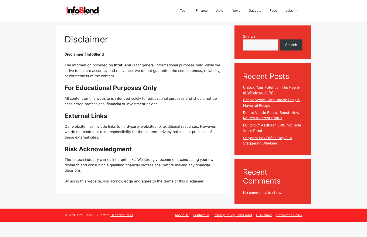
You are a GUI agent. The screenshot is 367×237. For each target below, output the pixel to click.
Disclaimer (264, 215)
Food (273, 10)
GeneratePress (121, 215)
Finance (202, 10)
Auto (219, 10)
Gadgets (255, 10)
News (236, 10)
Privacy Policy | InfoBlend (233, 215)
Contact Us (201, 215)
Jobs (289, 10)
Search (249, 36)
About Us (182, 215)
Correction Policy (289, 215)
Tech (183, 10)
